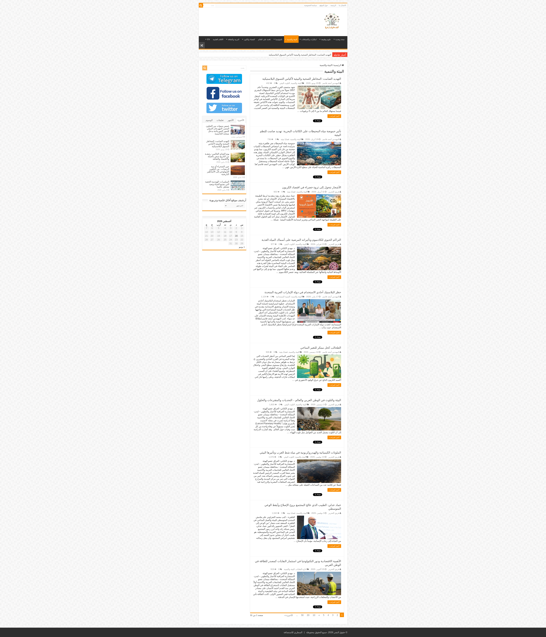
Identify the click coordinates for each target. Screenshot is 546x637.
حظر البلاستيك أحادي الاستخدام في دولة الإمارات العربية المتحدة (303, 292)
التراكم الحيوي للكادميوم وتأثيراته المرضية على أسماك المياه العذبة (301, 239)
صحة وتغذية (340, 39)
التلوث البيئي (285, 83)
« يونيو (242, 247)
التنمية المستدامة (283, 297)
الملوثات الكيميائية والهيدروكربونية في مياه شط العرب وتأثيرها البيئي (300, 452)
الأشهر (231, 120)
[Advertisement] (252, 17)
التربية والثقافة (233, 39)
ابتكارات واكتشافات (309, 39)
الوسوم (209, 120)
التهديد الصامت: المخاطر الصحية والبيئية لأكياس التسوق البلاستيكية (301, 78)
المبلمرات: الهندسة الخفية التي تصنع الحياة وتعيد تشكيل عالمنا (217, 184)
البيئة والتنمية (292, 39)
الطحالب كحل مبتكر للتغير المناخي (320, 347)
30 (302, 615)
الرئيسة (333, 5)
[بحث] (201, 5)
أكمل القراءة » (334, 116)
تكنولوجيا (278, 39)
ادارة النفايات (301, 569)
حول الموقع (324, 5)
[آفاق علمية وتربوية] (332, 21)
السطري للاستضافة (293, 632)
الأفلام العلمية (218, 39)
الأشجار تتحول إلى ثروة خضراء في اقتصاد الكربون (311, 187)
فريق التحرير (333, 192)
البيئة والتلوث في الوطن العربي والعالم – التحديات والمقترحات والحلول (299, 400)
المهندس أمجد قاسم (330, 83)
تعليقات (220, 120)
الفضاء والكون (249, 39)
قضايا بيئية (285, 139)
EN (208, 39)
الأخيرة (241, 120)
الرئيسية (337, 65)
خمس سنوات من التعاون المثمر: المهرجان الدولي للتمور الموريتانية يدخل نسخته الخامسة (217, 130)
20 (308, 615)
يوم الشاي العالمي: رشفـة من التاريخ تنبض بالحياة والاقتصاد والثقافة (299, 55)
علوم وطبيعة (326, 39)
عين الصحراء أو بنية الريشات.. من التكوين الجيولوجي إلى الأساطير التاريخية (218, 170)
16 (236, 236)
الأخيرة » (289, 615)
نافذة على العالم (264, 39)
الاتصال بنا (342, 5)
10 (314, 615)
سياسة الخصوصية (310, 5)
